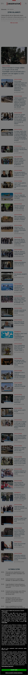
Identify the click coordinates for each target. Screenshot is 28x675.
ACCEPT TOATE (14, 669)
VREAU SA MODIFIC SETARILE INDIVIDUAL (14, 672)
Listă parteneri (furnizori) (7, 666)
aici (21, 636)
